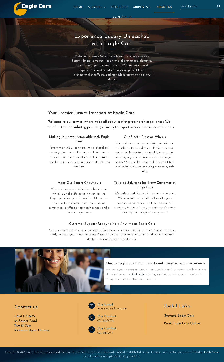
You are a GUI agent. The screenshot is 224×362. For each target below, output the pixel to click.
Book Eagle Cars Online (182, 323)
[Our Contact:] (91, 317)
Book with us (139, 274)
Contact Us (122, 17)
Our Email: (105, 304)
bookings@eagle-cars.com (112, 308)
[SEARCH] (219, 6)
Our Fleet (119, 7)
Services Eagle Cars (179, 315)
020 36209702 (105, 320)
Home (78, 7)
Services (95, 7)
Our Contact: (107, 316)
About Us (164, 7)
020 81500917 (105, 333)
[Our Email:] (91, 305)
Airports (140, 7)
